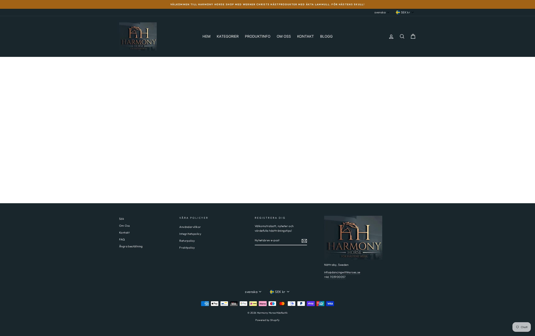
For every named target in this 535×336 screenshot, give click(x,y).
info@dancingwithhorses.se (342, 272)
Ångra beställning (131, 246)
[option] (267, 4)
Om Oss (124, 225)
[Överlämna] (304, 240)
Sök (121, 219)
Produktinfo (257, 36)
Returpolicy (187, 241)
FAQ (122, 239)
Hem (206, 36)
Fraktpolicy (187, 247)
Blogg (326, 36)
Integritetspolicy (190, 234)
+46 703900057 (335, 277)
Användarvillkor (190, 227)
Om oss (284, 36)
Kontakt (305, 36)
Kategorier (228, 36)
